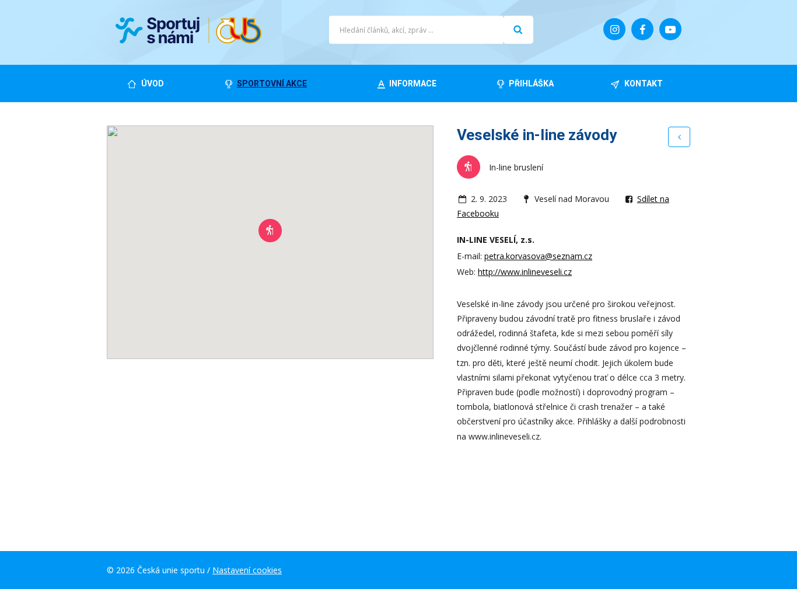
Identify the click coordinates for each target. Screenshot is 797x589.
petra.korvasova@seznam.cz (538, 256)
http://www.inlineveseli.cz (525, 271)
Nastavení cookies (247, 570)
